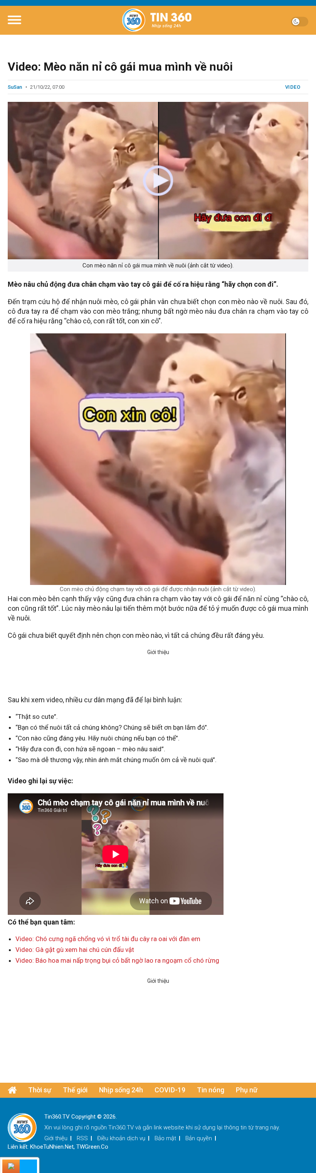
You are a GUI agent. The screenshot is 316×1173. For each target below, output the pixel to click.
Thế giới (75, 1090)
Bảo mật (165, 1138)
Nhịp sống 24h (121, 1090)
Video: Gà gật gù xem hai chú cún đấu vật (74, 949)
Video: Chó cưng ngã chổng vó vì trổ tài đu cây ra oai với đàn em (107, 939)
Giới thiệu (55, 1138)
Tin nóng (210, 1090)
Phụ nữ (246, 1090)
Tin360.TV (121, 1127)
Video (293, 87)
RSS (82, 1138)
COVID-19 (170, 1090)
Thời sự (39, 1090)
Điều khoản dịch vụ (121, 1138)
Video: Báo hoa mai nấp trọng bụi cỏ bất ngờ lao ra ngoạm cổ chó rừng (117, 960)
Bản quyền (198, 1138)
